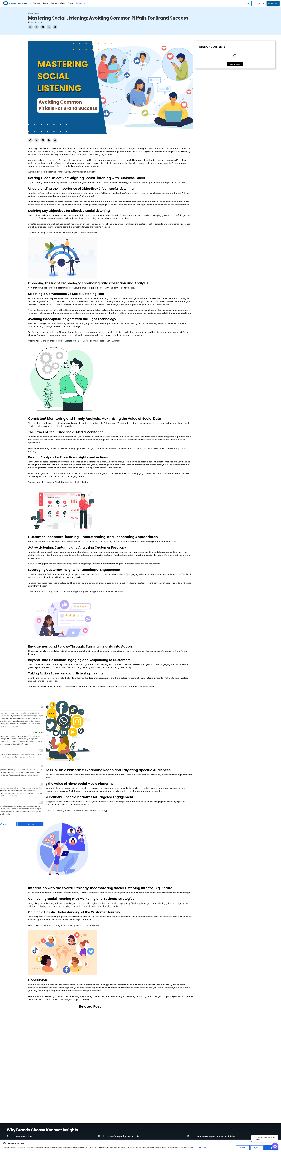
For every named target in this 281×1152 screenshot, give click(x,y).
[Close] (42, 706)
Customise (242, 1148)
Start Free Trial (258, 3)
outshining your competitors (176, 313)
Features (36, 3)
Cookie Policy (201, 1147)
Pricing (70, 3)
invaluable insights (142, 555)
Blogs (37, 13)
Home (30, 13)
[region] (140, 1146)
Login (247, 3)
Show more (14, 726)
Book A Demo (273, 3)
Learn (45, 3)
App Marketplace (58, 3)
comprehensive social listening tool (90, 310)
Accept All (30, 824)
